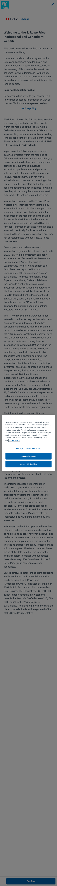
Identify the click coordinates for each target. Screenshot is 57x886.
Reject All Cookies (28, 456)
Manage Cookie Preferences (28, 448)
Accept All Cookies (28, 464)
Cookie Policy (14, 440)
